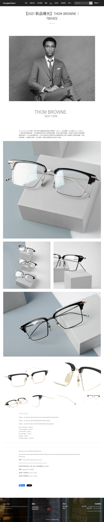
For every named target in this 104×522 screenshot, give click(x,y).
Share (22, 485)
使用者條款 (35, 507)
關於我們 (65, 506)
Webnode (49, 519)
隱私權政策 (35, 509)
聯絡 (64, 508)
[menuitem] (27, 3)
